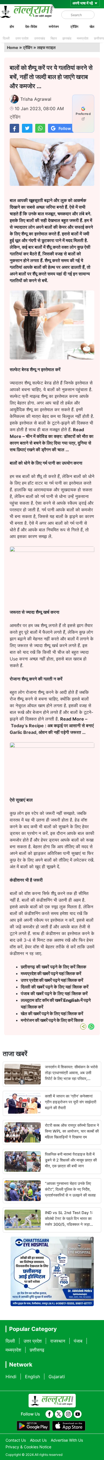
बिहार (53, 38)
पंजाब (78, 1341)
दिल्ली (6, 38)
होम (12, 26)
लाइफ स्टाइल (46, 47)
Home (12, 47)
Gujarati (57, 1376)
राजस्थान (57, 1341)
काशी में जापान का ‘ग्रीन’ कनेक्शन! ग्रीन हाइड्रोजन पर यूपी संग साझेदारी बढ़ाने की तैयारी (70, 1102)
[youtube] (77, 1414)
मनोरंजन (54, 26)
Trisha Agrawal (35, 99)
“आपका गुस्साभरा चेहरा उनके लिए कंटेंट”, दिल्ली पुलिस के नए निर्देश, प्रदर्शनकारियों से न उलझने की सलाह (70, 1189)
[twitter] (59, 1414)
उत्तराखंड (39, 38)
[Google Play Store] (33, 1426)
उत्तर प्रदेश (22, 38)
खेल (92, 26)
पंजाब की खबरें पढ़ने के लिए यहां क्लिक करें (54, 993)
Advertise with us (67, 1440)
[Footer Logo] (52, 1401)
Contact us (16, 1440)
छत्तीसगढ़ (37, 1350)
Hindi (11, 1376)
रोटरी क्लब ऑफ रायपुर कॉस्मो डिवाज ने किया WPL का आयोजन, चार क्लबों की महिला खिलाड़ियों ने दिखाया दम (72, 1131)
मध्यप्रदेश (82, 38)
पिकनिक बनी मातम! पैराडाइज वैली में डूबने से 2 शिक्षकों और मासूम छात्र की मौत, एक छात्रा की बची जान (71, 1160)
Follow (65, 128)
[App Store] (68, 1426)
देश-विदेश (31, 26)
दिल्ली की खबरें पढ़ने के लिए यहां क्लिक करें (54, 987)
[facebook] (49, 1414)
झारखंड (66, 38)
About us (38, 1440)
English (32, 1376)
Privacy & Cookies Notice (28, 1446)
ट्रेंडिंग (74, 26)
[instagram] (68, 1414)
